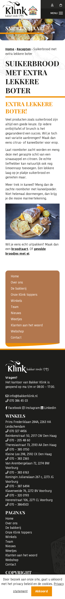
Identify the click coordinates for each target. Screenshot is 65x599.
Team (14, 307)
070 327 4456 (17, 431)
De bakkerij (19, 288)
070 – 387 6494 (18, 486)
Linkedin (49, 408)
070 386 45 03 (18, 400)
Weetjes (16, 319)
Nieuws (16, 313)
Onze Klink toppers (24, 294)
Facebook (14, 408)
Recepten (24, 49)
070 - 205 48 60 (19, 440)
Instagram (32, 408)
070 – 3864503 (18, 504)
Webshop (17, 331)
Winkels (16, 301)
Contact (16, 337)
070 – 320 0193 (18, 495)
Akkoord (41, 591)
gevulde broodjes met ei (25, 251)
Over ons (17, 282)
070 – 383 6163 (18, 472)
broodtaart (19, 249)
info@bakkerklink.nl (23, 396)
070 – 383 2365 (18, 458)
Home (15, 276)
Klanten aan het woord (27, 325)
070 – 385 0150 (18, 449)
